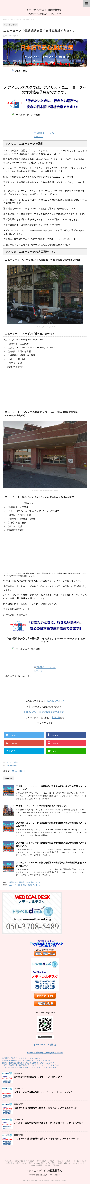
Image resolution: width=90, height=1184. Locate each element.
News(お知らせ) (77, 1163)
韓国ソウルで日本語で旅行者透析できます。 (25, 882)
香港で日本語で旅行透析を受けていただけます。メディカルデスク (28, 1063)
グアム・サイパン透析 (63, 1161)
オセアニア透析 (39, 1163)
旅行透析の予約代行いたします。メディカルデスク (22, 1058)
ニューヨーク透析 (11, 765)
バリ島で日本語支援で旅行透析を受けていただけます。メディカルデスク (31, 1065)
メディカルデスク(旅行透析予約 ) (45, 9)
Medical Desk (18, 771)
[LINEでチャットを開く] (45, 1044)
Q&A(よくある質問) (36, 1165)
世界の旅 (56, 717)
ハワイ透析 (76, 1161)
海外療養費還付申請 (64, 1163)
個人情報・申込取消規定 (52, 1165)
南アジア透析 (30, 1161)
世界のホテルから (56, 701)
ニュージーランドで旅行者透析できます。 (25, 885)
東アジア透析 (19, 1161)
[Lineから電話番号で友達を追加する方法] (45, 1053)
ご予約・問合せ (51, 1163)
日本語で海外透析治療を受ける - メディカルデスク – (45, 1175)
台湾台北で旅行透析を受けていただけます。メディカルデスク (26, 1060)
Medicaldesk (9, 1161)
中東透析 (51, 1161)
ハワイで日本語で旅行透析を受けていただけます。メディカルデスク (29, 1067)
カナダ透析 (16, 1163)
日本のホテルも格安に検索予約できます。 (45, 712)
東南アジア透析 (41, 1161)
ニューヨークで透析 (11, 762)
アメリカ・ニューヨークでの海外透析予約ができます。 (42, 806)
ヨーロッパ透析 (27, 1163)
